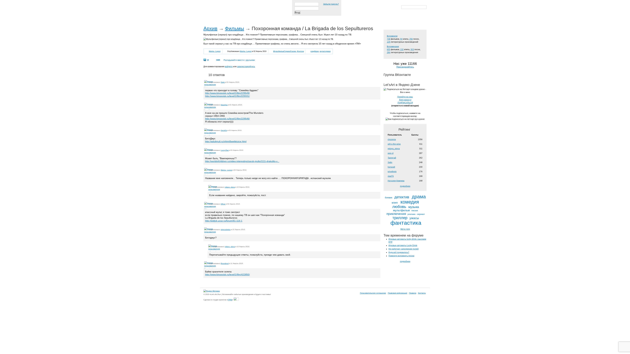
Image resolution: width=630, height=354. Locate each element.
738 (388, 39)
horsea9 (391, 167)
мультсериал (325, 51)
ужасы (414, 218)
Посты (209, 18)
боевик (388, 197)
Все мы (251, 18)
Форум (266, 18)
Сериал (287, 51)
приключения (396, 214)
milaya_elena (230, 187)
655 (388, 49)
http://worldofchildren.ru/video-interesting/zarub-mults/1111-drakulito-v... (242, 161)
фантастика (405, 223)
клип (395, 202)
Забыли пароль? (331, 4)
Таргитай (392, 158)
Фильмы (234, 28)
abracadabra (226, 229)
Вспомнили (392, 36)
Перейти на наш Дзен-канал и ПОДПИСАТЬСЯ (405, 100)
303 (412, 49)
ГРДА (230, 300)
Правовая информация (397, 293)
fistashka (224, 105)
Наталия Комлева (396, 181)
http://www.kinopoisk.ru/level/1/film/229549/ (227, 93)
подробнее (405, 186)
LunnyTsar (225, 150)
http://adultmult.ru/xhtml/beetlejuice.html (225, 141)
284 (388, 52)
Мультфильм (278, 51)
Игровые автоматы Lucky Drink (402, 245)
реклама (411, 214)
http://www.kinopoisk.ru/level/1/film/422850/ (227, 274)
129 (388, 42)
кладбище (315, 51)
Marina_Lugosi (214, 51)
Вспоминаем (393, 46)
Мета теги (405, 229)
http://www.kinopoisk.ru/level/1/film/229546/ (227, 118)
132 (402, 49)
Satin (223, 82)
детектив (401, 197)
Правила (412, 293)
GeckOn (224, 130)
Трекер (224, 18)
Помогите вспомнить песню (401, 256)
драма (419, 196)
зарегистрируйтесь (246, 66)
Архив (210, 28)
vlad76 (391, 176)
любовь (399, 207)
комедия (409, 202)
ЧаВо (237, 18)
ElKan (223, 204)
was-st (390, 153)
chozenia (392, 139)
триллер (399, 218)
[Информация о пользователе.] (206, 82)
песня (414, 210)
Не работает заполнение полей (403, 249)
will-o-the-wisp (394, 144)
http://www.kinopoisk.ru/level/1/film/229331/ (227, 96)
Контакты (422, 293)
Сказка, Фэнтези (297, 51)
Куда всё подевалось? (398, 252)
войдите (229, 66)
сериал (421, 214)
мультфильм (401, 210)
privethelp (392, 171)
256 (411, 39)
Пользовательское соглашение (373, 293)
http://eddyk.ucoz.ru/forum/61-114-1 (223, 220)
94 (401, 39)
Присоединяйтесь (405, 67)
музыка (413, 207)
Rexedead (225, 263)
